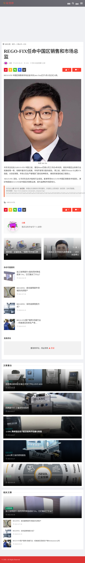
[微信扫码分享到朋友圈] (15, 70)
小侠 (10, 63)
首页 (13, 44)
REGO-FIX (11, 202)
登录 (52, 348)
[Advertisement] (42, 23)
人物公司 (19, 44)
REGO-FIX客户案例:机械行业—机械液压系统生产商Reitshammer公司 (29, 321)
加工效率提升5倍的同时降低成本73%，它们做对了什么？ (29, 273)
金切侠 (22, 188)
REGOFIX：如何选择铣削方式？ (28, 305)
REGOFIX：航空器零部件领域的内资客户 (28, 289)
